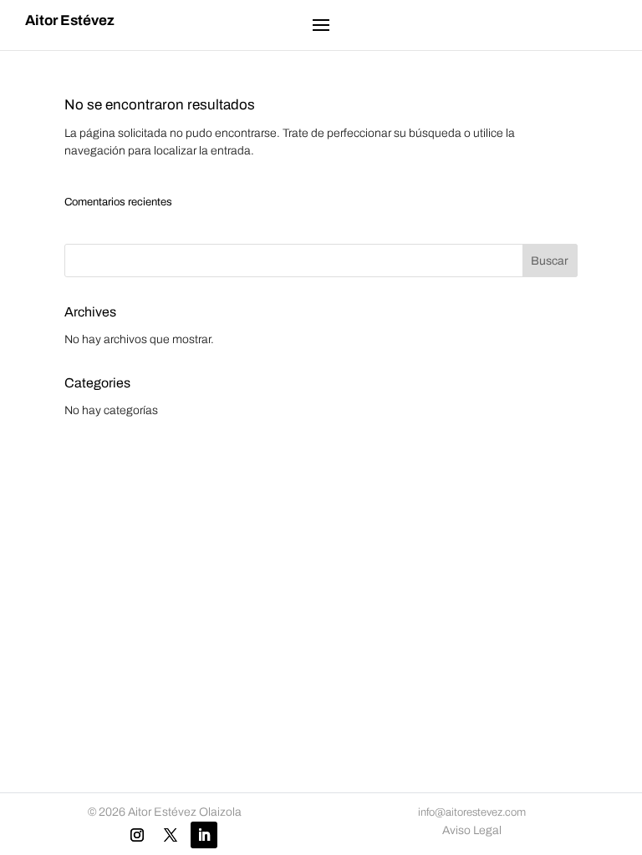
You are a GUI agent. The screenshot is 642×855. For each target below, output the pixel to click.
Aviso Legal (472, 830)
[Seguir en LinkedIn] (204, 835)
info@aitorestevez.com (472, 812)
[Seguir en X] (170, 835)
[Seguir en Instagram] (137, 835)
